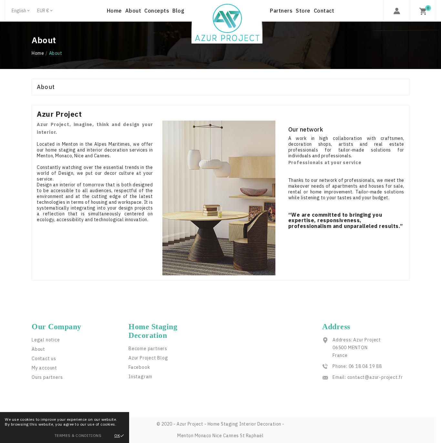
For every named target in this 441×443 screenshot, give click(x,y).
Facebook (139, 367)
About (38, 349)
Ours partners (47, 377)
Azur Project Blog (148, 358)
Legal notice (46, 340)
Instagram (140, 376)
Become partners (147, 348)
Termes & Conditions (78, 435)
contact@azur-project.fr (375, 377)
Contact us (44, 358)
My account (44, 368)
